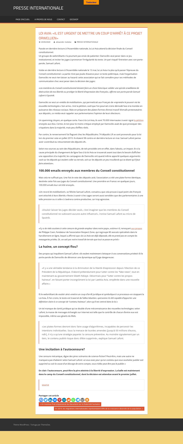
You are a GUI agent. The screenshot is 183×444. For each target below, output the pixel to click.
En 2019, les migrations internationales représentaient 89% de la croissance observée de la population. (98, 409)
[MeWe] (64, 400)
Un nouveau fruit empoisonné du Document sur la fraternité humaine (70, 404)
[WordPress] (82, 400)
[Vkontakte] (55, 400)
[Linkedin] (50, 400)
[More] (87, 400)
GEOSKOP (74, 19)
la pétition (139, 120)
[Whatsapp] (73, 400)
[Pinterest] (59, 400)
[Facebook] (41, 400)
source (45, 384)
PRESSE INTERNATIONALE (38, 7)
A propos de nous (43, 19)
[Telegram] (78, 400)
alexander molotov (63, 42)
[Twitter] (46, 400)
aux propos (136, 228)
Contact (61, 19)
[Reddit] (69, 400)
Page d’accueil (23, 19)
